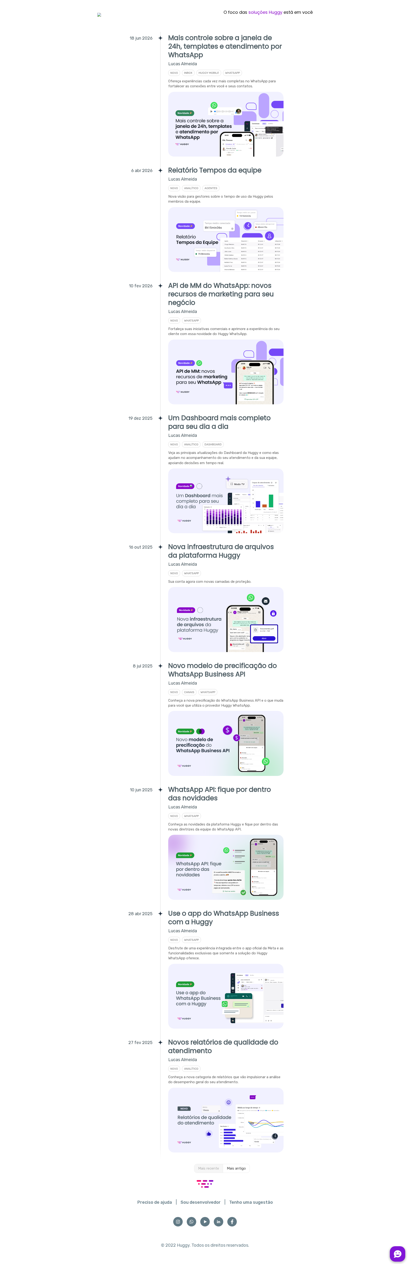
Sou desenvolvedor (201, 1202)
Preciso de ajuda (154, 1202)
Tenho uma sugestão (251, 1202)
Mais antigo (236, 1168)
